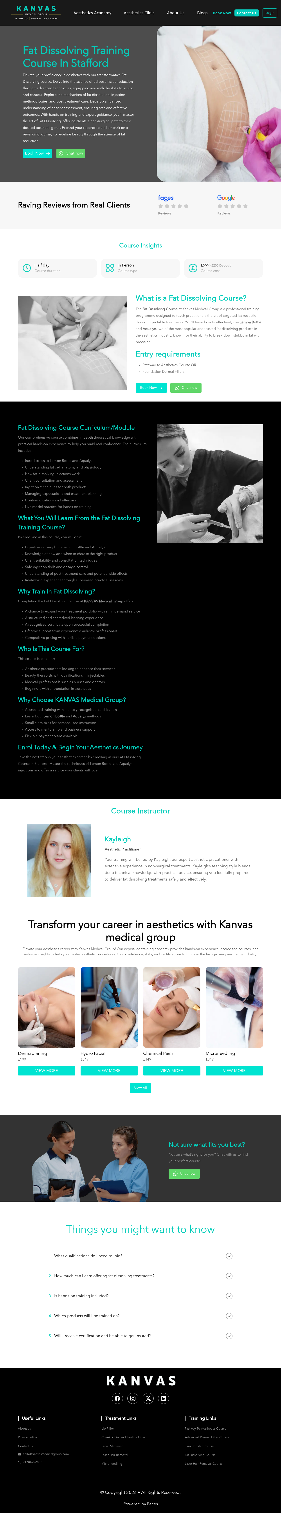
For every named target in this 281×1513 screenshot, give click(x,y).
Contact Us (246, 13)
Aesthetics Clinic (139, 12)
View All (140, 1088)
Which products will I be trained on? (84, 1316)
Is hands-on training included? (79, 1296)
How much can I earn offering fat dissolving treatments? (102, 1276)
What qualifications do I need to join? (85, 1256)
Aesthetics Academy (92, 12)
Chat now (74, 153)
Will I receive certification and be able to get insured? (100, 1336)
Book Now (34, 153)
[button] (180, 205)
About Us (175, 12)
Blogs (202, 12)
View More (46, 1071)
